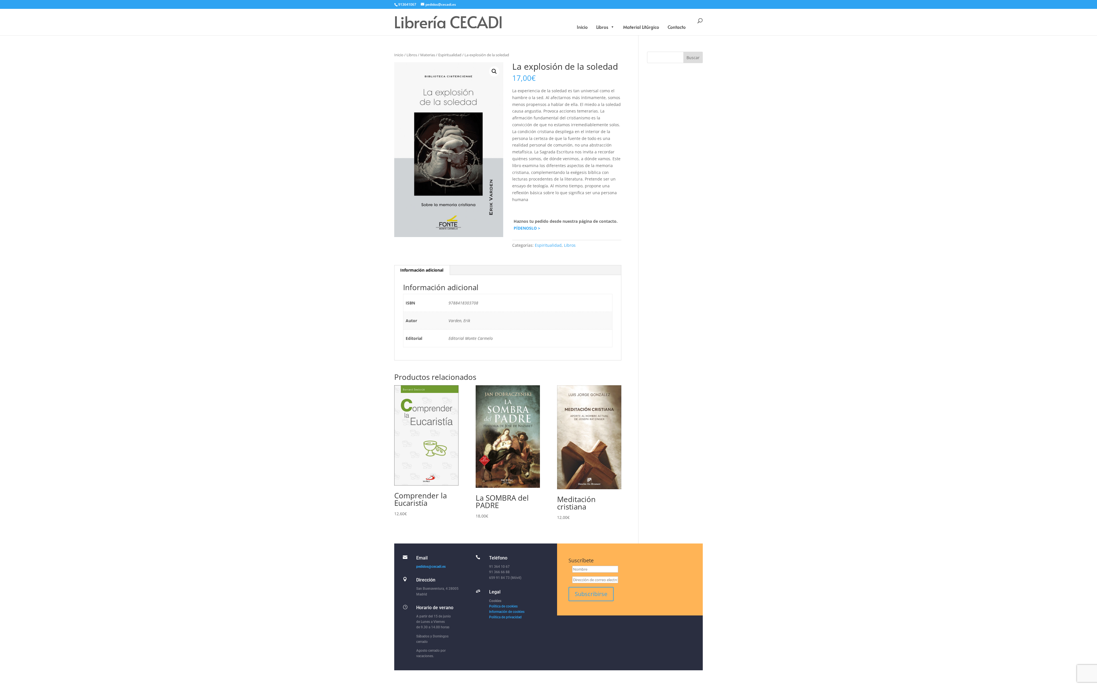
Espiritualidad (449, 54)
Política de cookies (503, 606)
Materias (427, 54)
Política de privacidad (505, 617)
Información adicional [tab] (421, 270)
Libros (602, 27)
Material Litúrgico (641, 27)
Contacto (677, 27)
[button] (494, 71)
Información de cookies (507, 612)
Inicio (582, 27)
